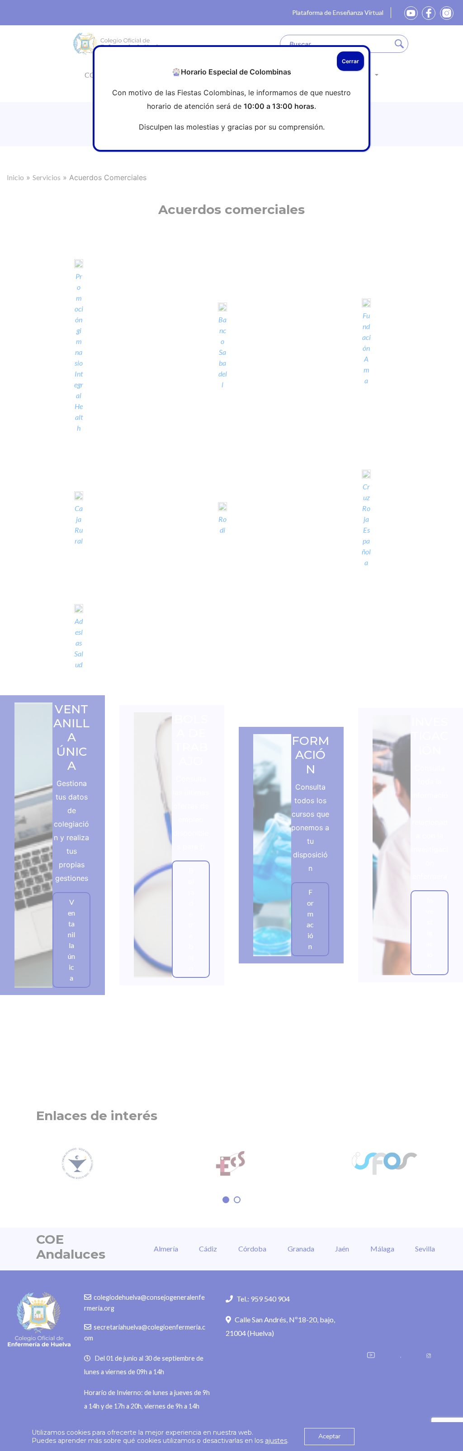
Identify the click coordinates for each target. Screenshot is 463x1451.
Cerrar (350, 61)
